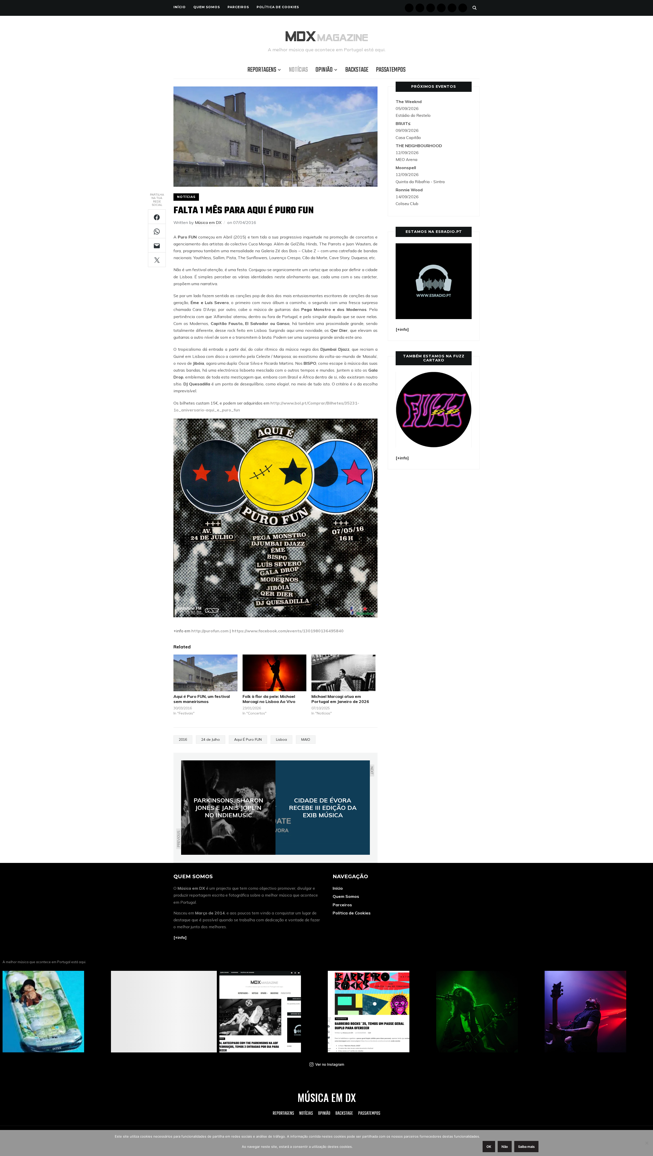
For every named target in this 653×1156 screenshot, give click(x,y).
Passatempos (391, 70)
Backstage (356, 70)
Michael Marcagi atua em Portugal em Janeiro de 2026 (340, 699)
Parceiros (238, 7)
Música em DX (208, 222)
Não (504, 1147)
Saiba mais (526, 1147)
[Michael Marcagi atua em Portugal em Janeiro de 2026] (343, 673)
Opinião (324, 70)
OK (488, 1147)
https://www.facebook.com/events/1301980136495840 (288, 630)
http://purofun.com (210, 630)
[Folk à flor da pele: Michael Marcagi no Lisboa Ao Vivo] (275, 673)
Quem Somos (206, 7)
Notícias (298, 70)
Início (179, 7)
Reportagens (261, 70)
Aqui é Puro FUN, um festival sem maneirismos (201, 699)
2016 (183, 739)
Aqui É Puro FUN (248, 739)
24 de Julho (210, 739)
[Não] (646, 1143)
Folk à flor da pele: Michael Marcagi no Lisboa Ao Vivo (269, 699)
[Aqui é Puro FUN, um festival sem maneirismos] (205, 673)
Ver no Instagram (329, 1064)
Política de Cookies (278, 7)
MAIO (305, 739)
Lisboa (281, 739)
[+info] (180, 937)
